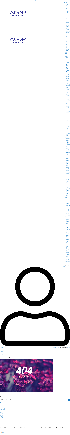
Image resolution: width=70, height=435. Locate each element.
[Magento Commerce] (17, 27)
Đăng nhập (56, 347)
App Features (1, 416)
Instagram (3, 419)
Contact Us (2, 354)
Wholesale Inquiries (2, 412)
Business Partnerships (2, 411)
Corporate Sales (1, 413)
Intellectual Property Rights (2, 408)
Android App (1, 415)
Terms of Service (1, 406)
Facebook (1, 419)
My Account (54, 347)
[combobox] (66, 265)
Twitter (4, 419)
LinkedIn (6, 419)
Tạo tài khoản (68, 347)
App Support (1, 417)
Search (35, 0)
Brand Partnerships (2, 403)
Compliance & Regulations (2, 409)
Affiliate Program (1, 405)
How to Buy (1, 402)
